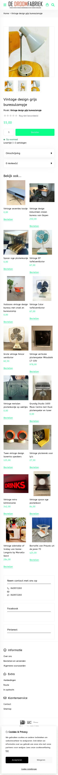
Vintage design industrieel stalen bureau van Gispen (39, 212)
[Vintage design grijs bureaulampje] (29, 76)
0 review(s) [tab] (12, 163)
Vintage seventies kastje (16, 208)
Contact (7, 704)
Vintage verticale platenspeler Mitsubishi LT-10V (41, 357)
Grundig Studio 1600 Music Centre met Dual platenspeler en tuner (41, 407)
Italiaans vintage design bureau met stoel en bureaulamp (16, 307)
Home (6, 13)
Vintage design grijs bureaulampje (27, 13)
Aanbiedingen (10, 680)
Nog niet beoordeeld (28, 116)
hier (7, 751)
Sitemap (7, 709)
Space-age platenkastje (16, 258)
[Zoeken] (52, 4)
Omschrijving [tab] (13, 153)
